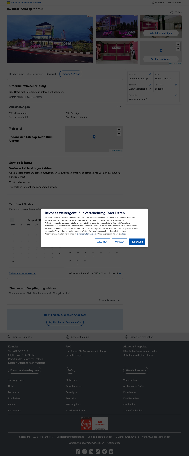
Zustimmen (137, 242)
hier (123, 234)
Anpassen (119, 242)
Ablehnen (102, 242)
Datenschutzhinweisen (86, 234)
